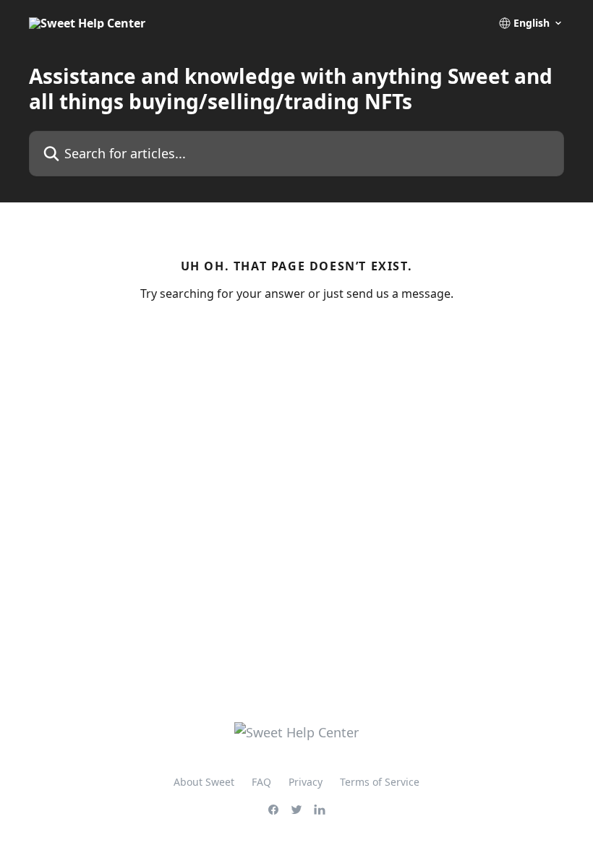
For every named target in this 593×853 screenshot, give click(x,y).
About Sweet (204, 782)
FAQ (261, 782)
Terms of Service (379, 782)
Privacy (306, 782)
